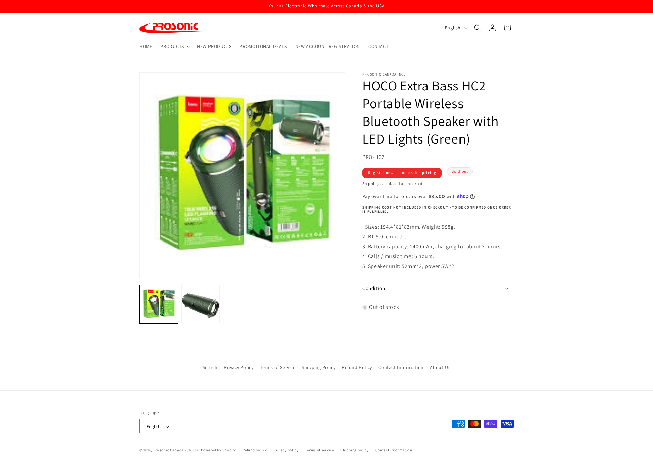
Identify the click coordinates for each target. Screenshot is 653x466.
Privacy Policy (238, 367)
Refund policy (254, 450)
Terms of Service (278, 367)
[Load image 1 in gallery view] (158, 304)
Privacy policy (286, 450)
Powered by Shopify (218, 450)
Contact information (393, 450)
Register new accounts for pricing (402, 172)
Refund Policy (357, 367)
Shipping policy (354, 450)
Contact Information (400, 367)
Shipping (371, 183)
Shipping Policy (318, 367)
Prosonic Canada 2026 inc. (176, 450)
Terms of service (319, 450)
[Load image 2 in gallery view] (200, 304)
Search (210, 367)
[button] (174, 46)
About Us (440, 367)
